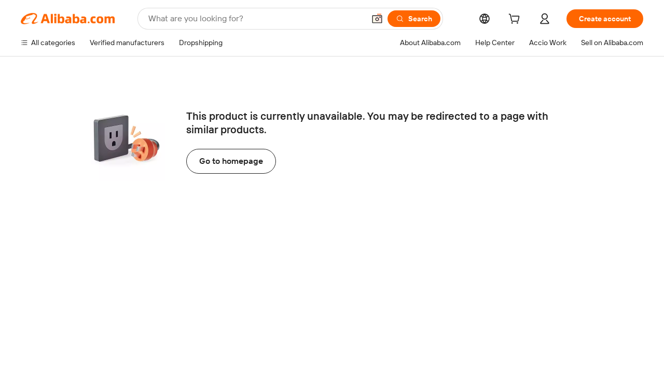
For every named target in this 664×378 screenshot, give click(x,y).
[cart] (516, 20)
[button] (377, 18)
